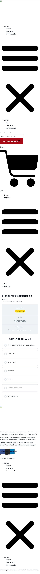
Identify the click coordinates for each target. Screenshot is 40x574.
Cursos (6, 26)
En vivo (8, 29)
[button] (20, 78)
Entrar (6, 195)
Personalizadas (11, 34)
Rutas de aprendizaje (6, 133)
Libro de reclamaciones (7, 458)
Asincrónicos (10, 31)
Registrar (7, 198)
